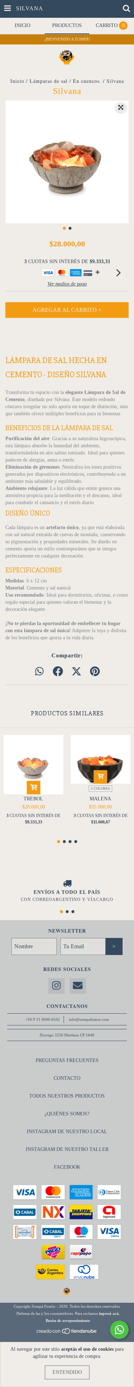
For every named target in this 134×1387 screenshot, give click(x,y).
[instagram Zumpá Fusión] (56, 986)
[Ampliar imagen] (121, 107)
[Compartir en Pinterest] (95, 671)
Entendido (67, 1372)
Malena (100, 798)
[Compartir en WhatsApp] (39, 672)
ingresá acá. (109, 1313)
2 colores (100, 788)
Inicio (17, 81)
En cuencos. (87, 81)
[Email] (78, 986)
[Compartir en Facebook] (58, 671)
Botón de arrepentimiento (68, 1320)
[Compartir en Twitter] (76, 671)
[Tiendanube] (67, 1333)
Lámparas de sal (49, 81)
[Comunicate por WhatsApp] (119, 1330)
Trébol (33, 798)
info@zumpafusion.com (89, 1019)
